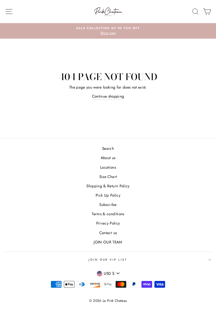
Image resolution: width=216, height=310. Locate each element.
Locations (108, 167)
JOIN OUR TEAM (108, 242)
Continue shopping (108, 96)
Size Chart (108, 176)
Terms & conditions (108, 214)
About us (108, 158)
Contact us (108, 233)
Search (108, 148)
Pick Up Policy (108, 195)
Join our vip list (108, 260)
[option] (108, 31)
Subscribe (107, 204)
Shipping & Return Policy (107, 186)
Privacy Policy (108, 223)
